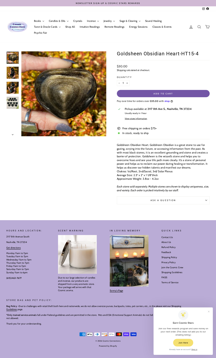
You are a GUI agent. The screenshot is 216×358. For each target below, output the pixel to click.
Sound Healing (153, 20)
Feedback (166, 252)
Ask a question (163, 200)
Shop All (70, 26)
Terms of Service (170, 282)
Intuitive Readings (90, 26)
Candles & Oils (57, 20)
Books (38, 20)
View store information (136, 118)
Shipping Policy (169, 257)
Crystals (77, 20)
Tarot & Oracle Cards (46, 26)
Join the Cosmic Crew (172, 267)
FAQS (164, 277)
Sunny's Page (116, 290)
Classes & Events (162, 26)
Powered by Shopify (108, 346)
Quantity (124, 77)
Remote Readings (114, 26)
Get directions (13, 247)
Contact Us (167, 237)
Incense (91, 20)
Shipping (121, 70)
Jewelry (108, 20)
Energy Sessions (138, 26)
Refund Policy (168, 247)
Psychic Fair (40, 32)
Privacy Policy (168, 262)
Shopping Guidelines (171, 272)
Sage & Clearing (129, 20)
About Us (166, 242)
